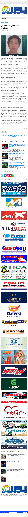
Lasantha (22, 513)
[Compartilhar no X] (4, 132)
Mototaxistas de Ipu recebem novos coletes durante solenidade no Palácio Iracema (17, 477)
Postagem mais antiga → (21, 135)
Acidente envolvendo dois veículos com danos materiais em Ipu (16, 455)
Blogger (25, 512)
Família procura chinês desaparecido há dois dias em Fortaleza (12, 26)
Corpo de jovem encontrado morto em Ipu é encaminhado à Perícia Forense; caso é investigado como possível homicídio (16, 164)
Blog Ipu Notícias (13, 512)
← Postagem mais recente (7, 135)
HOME (2, 22)
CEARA (6, 22)
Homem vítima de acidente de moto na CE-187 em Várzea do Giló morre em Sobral (17, 145)
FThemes (10, 513)
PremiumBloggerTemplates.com (8, 514)
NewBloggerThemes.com (21, 514)
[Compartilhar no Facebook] (6, 132)
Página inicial (14, 136)
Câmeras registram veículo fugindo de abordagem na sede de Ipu (15, 470)
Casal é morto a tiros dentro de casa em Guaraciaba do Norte (16, 462)
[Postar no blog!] (3, 132)
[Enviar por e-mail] (1, 132)
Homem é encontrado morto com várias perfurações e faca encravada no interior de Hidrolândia (17, 154)
